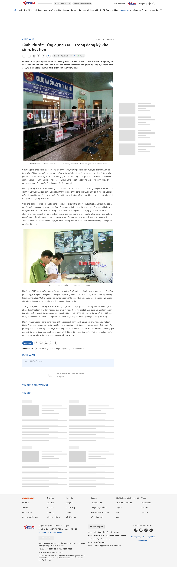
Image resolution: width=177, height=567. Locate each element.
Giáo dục (65, 10)
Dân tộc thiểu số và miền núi (127, 498)
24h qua (144, 512)
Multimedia (146, 503)
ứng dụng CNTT (62, 348)
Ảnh (117, 517)
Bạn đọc (155, 10)
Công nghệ (124, 10)
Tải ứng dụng (136, 537)
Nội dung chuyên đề (124, 503)
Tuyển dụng (142, 540)
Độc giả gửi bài (149, 537)
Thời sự (29, 10)
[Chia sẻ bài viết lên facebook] (24, 56)
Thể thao (82, 10)
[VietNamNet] (15, 10)
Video (143, 498)
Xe (131, 10)
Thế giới (73, 10)
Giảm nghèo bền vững (100, 512)
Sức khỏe (114, 10)
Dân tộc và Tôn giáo (52, 10)
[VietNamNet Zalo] (151, 531)
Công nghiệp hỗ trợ (99, 507)
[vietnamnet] (29, 6)
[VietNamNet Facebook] (136, 531)
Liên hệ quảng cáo (96, 526)
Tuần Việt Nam (119, 3)
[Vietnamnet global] (132, 4)
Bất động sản (138, 10)
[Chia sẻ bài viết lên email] (34, 56)
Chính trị (21, 10)
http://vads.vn (99, 542)
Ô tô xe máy (70, 507)
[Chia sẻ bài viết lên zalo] (29, 56)
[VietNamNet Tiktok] (146, 531)
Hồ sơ (118, 512)
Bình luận (27, 343)
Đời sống (105, 10)
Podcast (144, 507)
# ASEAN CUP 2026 (62, 3)
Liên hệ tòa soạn (46, 538)
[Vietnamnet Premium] (29, 499)
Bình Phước (77, 348)
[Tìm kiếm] (153, 3)
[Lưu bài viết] (43, 56)
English (119, 507)
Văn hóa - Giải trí (94, 10)
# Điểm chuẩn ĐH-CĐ (82, 3)
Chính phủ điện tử (43, 348)
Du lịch (148, 10)
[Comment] (48, 56)
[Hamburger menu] (161, 10)
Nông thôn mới (97, 517)
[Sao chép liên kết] (38, 56)
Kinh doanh (38, 10)
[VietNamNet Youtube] (141, 531)
